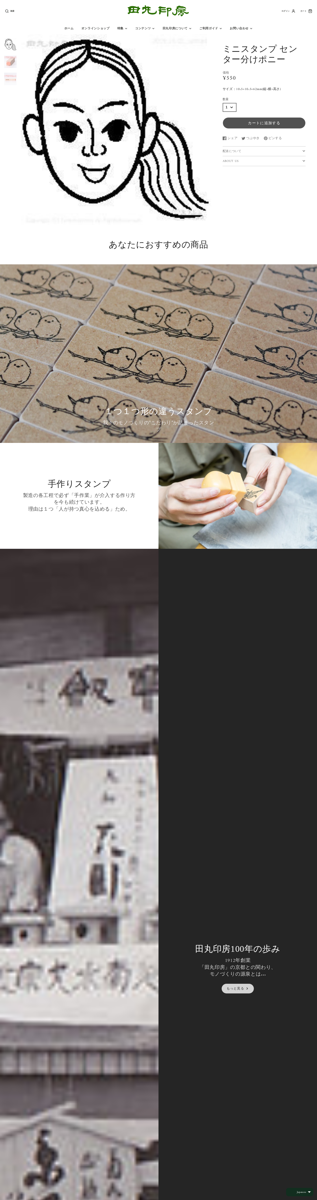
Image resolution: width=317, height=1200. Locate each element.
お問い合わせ (239, 28)
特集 (120, 28)
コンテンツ (143, 28)
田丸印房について (175, 28)
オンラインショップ (95, 28)
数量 (226, 99)
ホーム (69, 28)
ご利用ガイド (208, 28)
